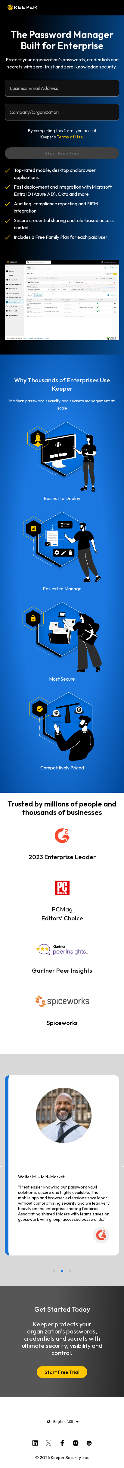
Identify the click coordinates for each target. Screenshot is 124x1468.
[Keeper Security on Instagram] (75, 1441)
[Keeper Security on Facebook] (62, 1441)
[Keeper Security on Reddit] (89, 1441)
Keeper (23, 7)
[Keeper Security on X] (48, 1441)
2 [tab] (62, 1271)
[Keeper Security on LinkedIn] (35, 1441)
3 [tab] (69, 1271)
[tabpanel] (62, 1165)
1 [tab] (54, 1271)
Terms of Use (70, 137)
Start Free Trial (62, 1372)
